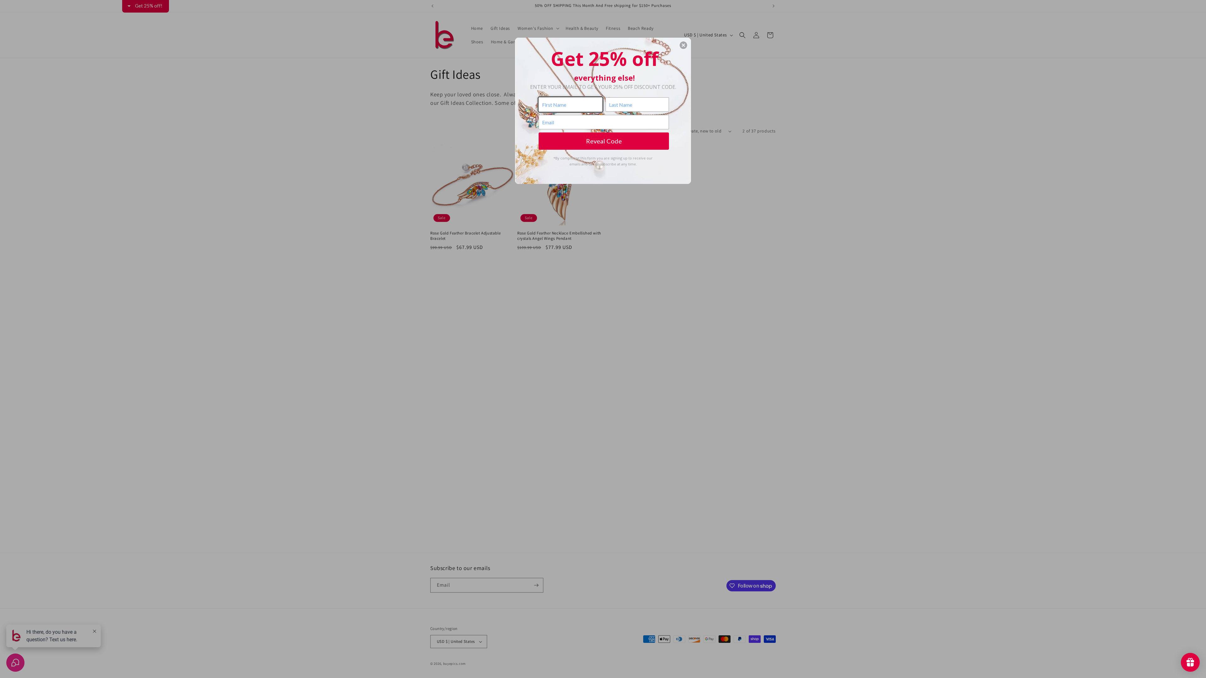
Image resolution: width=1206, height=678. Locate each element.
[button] (683, 45)
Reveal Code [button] (604, 141)
